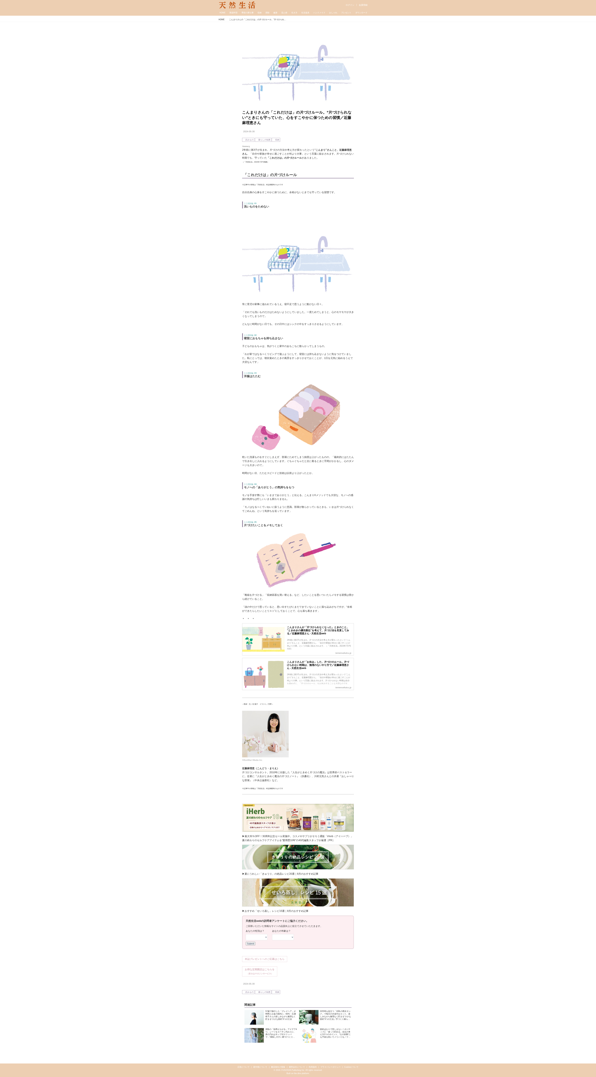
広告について (243, 1067)
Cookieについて (351, 1067)
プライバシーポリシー (331, 1067)
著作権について (260, 1067)
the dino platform (301, 1073)
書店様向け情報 (278, 1067)
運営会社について (297, 1067)
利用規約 (313, 1067)
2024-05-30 (249, 131)
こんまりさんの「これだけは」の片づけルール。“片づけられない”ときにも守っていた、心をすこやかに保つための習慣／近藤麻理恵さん (297, 117)
